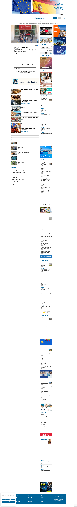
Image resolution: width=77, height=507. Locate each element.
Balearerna (43, 23)
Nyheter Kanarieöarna (56, 506)
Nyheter (19, 21)
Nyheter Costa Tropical (33, 506)
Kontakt (29, 498)
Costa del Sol (31, 23)
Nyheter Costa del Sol (25, 506)
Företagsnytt (27, 23)
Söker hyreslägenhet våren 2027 (18, 179)
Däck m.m (14, 184)
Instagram (42, 497)
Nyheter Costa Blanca (41, 506)
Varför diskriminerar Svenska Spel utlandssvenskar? (23, 174)
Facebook (42, 498)
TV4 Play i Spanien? (16, 181)
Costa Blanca (39, 23)
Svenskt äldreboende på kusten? (18, 170)
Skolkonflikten (56, 23)
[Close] (15, 494)
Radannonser (49, 21)
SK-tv (38, 21)
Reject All (8, 501)
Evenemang (45, 21)
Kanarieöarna (47, 23)
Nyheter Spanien (19, 506)
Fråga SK (41, 21)
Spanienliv (28, 21)
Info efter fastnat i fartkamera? (18, 172)
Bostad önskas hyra (16, 177)
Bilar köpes (14, 168)
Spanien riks (20, 23)
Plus (56, 21)
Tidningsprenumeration (17, 501)
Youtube (42, 501)
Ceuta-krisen (23, 21)
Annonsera (30, 501)
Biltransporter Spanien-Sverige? (18, 183)
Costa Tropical (35, 23)
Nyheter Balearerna (48, 506)
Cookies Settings (8, 503)
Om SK (58, 21)
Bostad (35, 21)
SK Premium (16, 497)
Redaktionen (30, 497)
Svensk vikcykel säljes (16, 176)
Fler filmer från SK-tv (43, 35)
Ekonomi (24, 23)
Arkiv (54, 21)
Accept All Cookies (8, 499)
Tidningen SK (44, 70)
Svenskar (32, 21)
